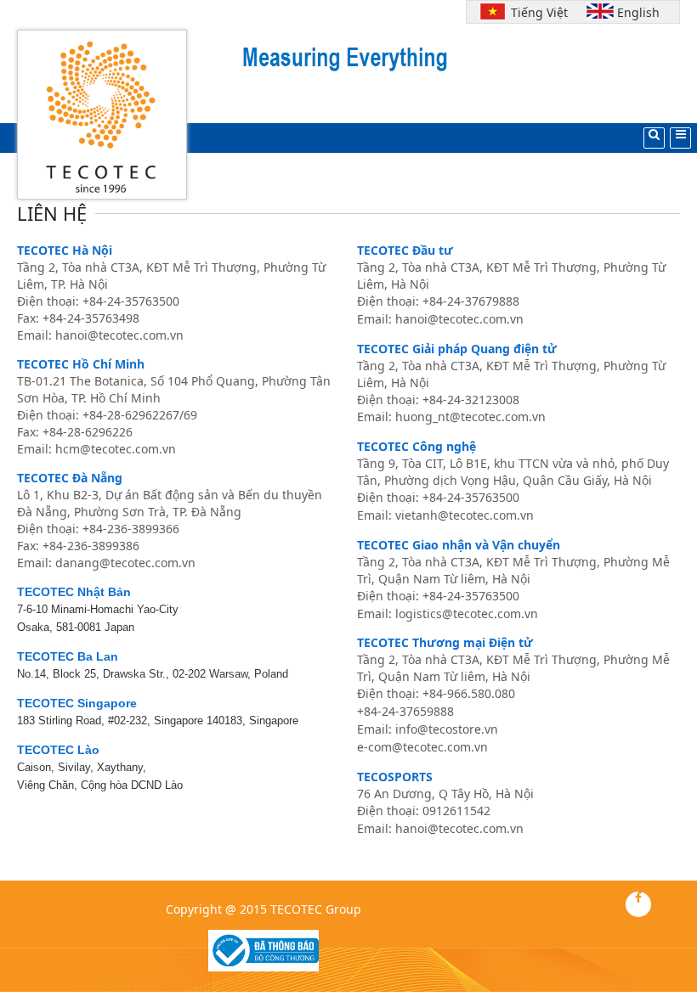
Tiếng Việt (535, 12)
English (638, 12)
